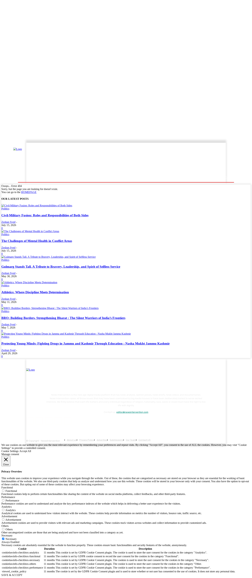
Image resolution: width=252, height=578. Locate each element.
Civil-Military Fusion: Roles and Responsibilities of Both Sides (44, 215)
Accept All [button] (25, 451)
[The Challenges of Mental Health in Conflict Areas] (30, 231)
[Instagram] (39, 420)
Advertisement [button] (9, 516)
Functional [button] (7, 487)
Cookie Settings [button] (10, 451)
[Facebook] (29, 420)
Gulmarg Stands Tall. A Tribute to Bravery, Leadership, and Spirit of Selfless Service (60, 266)
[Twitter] (58, 420)
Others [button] (5, 525)
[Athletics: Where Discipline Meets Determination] (29, 282)
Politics (5, 208)
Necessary (11, 538)
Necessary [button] (7, 535)
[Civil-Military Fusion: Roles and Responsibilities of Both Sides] (36, 205)
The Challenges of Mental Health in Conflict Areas (36, 241)
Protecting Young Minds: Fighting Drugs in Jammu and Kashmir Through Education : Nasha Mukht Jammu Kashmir (85, 343)
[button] (226, 178)
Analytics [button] (6, 506)
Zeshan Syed (8, 222)
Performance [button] (8, 497)
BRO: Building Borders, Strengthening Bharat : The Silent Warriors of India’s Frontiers (63, 318)
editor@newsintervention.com (132, 412)
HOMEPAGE (29, 192)
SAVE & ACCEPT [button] (11, 575)
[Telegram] (48, 420)
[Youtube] (67, 420)
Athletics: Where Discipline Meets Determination (35, 292)
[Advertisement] (156, 159)
